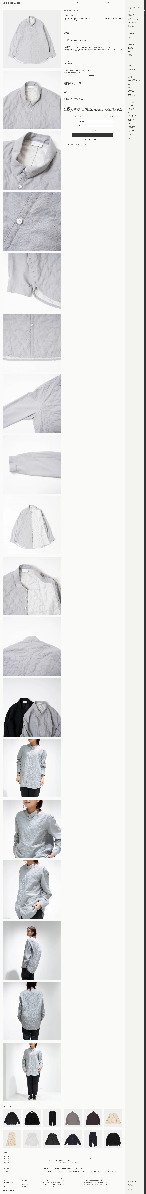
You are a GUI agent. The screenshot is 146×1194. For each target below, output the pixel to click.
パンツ (77, 144)
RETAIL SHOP (25, 1184)
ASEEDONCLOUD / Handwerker (134, 7)
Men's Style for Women (78, 1168)
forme (129, 34)
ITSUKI (129, 54)
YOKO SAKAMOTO (132, 130)
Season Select (131, 140)
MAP (63, 1180)
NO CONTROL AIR (68, 15)
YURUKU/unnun (131, 133)
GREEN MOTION (131, 44)
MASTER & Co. (131, 87)
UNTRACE (130, 124)
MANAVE (129, 81)
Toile (129, 122)
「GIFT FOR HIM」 (47, 1171)
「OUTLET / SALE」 (86, 1171)
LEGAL (23, 1182)
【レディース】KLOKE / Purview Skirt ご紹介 (54, 1157)
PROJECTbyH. (131, 106)
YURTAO (129, 134)
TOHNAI (129, 123)
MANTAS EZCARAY (132, 86)
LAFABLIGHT (130, 73)
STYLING (57, 1168)
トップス (73, 144)
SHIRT (77, 10)
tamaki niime (131, 119)
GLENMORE (130, 47)
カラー (73, 121)
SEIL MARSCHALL (131, 113)
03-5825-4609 (61, 1184)
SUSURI (129, 111)
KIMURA (129, 63)
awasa (129, 5)
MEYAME (129, 84)
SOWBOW (130, 109)
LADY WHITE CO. (131, 70)
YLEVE (129, 131)
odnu (129, 100)
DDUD (129, 25)
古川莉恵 (129, 137)
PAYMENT (5, 1180)
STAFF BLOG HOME (48, 1168)
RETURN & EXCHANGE (8, 1182)
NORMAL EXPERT (131, 94)
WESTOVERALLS (131, 127)
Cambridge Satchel (132, 22)
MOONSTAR (130, 77)
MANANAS (130, 88)
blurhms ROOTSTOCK (132, 12)
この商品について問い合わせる (94, 139)
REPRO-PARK (130, 105)
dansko (129, 23)
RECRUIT (119, 2)
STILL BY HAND (131, 108)
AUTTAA (129, 8)
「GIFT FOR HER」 (58, 1171)
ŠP (128, 112)
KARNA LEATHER (131, 69)
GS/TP (129, 43)
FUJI (129, 40)
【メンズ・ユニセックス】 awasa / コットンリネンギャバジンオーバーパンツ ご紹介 (63, 1155)
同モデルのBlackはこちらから (71, 63)
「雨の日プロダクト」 (98, 1171)
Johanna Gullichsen (132, 59)
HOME (65, 10)
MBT (129, 83)
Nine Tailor (130, 93)
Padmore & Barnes (132, 102)
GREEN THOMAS (131, 45)
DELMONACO (131, 26)
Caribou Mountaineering (133, 19)
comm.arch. (130, 15)
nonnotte (130, 90)
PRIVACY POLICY (7, 1184)
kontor (129, 62)
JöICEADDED (130, 55)
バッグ (81, 144)
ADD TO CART (92, 135)
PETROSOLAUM (131, 101)
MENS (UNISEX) (74, 2)
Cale (129, 17)
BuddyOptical (131, 14)
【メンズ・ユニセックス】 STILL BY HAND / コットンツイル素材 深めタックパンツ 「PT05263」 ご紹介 (67, 1158)
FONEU (129, 36)
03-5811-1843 (103, 1184)
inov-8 (129, 52)
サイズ (73, 125)
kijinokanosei (131, 68)
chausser (130, 18)
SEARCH (111, 2)
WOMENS (82, 2)
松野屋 (129, 138)
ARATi (129, 11)
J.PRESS (130, 57)
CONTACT (5, 1186)
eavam (129, 28)
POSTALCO (130, 104)
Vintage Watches (131, 126)
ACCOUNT (103, 2)
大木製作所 (130, 136)
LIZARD (129, 72)
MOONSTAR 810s (131, 79)
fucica (129, 39)
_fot (129, 41)
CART (96, 2)
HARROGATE (130, 48)
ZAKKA (88, 2)
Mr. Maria (130, 76)
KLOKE (129, 65)
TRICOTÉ (130, 117)
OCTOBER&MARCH (132, 97)
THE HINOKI (130, 116)
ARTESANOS (130, 10)
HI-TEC (129, 50)
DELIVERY (24, 1180)
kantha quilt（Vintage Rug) (134, 66)
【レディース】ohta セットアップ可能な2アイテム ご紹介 (56, 1160)
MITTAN (129, 75)
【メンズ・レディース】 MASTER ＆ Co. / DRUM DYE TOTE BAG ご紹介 (60, 1162)
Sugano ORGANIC (132, 115)
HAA (129, 51)
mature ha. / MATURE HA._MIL (134, 80)
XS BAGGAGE (130, 129)
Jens (129, 58)
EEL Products (131, 30)
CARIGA (129, 21)
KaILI (129, 61)
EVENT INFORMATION (66, 1168)
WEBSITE (46, 1186)
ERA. (129, 29)
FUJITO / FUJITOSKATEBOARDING (133, 33)
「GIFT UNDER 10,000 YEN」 (72, 1171)
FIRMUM (129, 37)
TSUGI (129, 120)
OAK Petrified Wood (132, 95)
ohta (129, 98)
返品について (88, 144)
